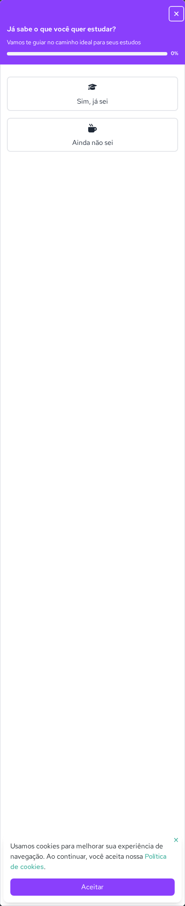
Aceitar (92, 886)
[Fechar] (173, 12)
